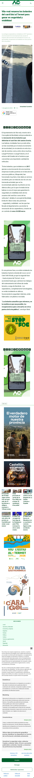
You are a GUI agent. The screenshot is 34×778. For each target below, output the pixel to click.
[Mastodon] (19, 127)
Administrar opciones (17, 769)
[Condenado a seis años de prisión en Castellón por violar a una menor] (6, 513)
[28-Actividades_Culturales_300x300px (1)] (17, 486)
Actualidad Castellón (26, 106)
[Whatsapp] (7, 127)
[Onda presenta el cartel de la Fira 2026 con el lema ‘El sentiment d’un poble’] (16, 491)
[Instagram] (9, 127)
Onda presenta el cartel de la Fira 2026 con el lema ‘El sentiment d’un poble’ (16, 499)
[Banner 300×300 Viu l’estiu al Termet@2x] (17, 547)
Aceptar (17, 760)
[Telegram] (17, 127)
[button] (31, 648)
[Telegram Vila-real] (17, 268)
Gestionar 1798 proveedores (13, 754)
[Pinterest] (30, 127)
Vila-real (4, 403)
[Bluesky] (22, 127)
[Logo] (16, 3)
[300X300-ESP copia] (17, 340)
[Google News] (4, 127)
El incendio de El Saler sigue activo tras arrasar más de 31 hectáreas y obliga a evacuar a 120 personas (6, 501)
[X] (14, 127)
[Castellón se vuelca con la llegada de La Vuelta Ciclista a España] (27, 491)
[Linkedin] (25, 127)
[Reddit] (27, 127)
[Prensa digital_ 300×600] (17, 590)
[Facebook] (12, 127)
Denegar (17, 765)
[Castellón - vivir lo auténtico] (17, 28)
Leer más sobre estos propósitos (26, 754)
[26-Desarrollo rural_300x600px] (17, 458)
